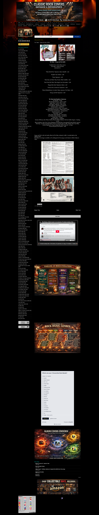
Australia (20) (49, 24)
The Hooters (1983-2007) (22, 276)
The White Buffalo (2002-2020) (23, 294)
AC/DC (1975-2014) (21, 52)
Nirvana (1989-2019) (21, 196)
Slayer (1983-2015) (21, 246)
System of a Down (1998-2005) (23, 257)
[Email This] (37, 204)
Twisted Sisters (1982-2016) (23, 304)
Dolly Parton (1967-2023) (22, 108)
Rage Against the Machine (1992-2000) (25, 220)
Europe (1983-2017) (21, 118)
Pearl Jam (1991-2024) (22, 205)
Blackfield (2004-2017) (22, 71)
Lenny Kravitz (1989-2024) (22, 163)
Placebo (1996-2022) (21, 210)
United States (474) (21, 24)
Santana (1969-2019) (21, 233)
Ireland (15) (54, 24)
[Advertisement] (53, 31)
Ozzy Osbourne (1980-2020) (23, 200)
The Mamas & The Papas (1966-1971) (24, 278)
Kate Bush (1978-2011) (22, 158)
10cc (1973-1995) (21, 49)
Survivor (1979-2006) (21, 256)
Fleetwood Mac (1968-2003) (23, 121)
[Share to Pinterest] (41, 204)
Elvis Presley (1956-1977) (22, 116)
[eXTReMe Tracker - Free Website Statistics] (62, 499)
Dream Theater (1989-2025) (23, 110)
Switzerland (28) (60, 24)
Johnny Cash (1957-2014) (22, 152)
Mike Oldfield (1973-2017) (22, 183)
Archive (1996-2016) (21, 63)
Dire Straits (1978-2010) (22, 105)
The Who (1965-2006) (22, 297)
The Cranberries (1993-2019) (23, 270)
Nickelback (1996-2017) (22, 192)
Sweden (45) (72, 24)
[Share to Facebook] (40, 204)
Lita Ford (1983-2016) (22, 166)
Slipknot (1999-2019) (21, 247)
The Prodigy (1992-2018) (22, 286)
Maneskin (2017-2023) (22, 171)
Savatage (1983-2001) (22, 234)
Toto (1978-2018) (21, 299)
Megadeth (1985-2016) (22, 176)
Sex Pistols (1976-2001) (22, 236)
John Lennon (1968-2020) (22, 150)
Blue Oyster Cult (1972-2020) (23, 75)
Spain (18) (25, 25)
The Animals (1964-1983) (22, 260)
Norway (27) (78, 24)
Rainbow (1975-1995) (21, 221)
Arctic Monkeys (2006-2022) (23, 65)
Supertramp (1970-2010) (22, 254)
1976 (37, 205)
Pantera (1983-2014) (21, 202)
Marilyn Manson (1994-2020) (23, 175)
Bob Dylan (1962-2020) (22, 76)
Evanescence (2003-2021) (22, 119)
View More (57, 216)
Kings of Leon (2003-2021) (22, 160)
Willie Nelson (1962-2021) (22, 313)
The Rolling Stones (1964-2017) (23, 287)
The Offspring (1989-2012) (22, 281)
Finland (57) (67, 24)
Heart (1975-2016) (21, 142)
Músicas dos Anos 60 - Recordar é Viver (42, 463)
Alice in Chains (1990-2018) (23, 57)
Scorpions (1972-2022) (22, 238)
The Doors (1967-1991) (22, 273)
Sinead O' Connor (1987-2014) (23, 243)
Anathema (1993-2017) (22, 60)
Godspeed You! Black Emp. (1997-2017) (24, 126)
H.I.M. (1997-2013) (21, 141)
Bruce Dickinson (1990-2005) (23, 84)
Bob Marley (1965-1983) (22, 78)
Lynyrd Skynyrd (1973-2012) (23, 168)
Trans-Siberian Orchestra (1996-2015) (24, 300)
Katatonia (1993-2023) (22, 157)
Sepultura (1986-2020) (22, 239)
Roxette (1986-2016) (21, 231)
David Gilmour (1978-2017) (22, 97)
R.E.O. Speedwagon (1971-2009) (23, 217)
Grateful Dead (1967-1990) (22, 132)
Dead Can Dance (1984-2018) (23, 98)
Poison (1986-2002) (21, 212)
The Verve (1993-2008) (22, 292)
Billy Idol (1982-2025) (22, 68)
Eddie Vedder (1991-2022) (22, 115)
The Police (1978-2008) (22, 283)
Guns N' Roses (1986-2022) (23, 137)
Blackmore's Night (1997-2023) (23, 73)
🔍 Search (77, 36)
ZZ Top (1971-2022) (21, 318)
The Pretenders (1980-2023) (23, 284)
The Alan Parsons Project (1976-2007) (24, 259)
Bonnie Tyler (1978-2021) (22, 81)
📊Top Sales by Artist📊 (64, 25)
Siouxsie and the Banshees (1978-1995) (25, 244)
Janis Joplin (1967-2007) (22, 149)
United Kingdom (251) (29, 24)
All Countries (40, 25)
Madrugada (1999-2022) (22, 170)
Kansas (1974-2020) (21, 155)
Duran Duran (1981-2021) (22, 111)
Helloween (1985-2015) (22, 144)
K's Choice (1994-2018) (22, 153)
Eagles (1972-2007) (21, 113)
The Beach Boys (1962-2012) (23, 262)
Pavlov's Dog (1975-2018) (22, 204)
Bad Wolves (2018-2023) (22, 67)
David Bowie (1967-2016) (22, 95)
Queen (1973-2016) (21, 213)
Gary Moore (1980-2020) (22, 124)
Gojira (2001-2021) (21, 129)
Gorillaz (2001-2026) (21, 131)
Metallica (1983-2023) (22, 178)
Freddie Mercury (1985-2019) (23, 123)
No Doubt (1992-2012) (22, 197)
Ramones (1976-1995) (21, 225)
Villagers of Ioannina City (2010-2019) (24, 310)
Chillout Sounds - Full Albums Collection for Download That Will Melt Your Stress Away (50, 469)
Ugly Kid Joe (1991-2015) (22, 308)
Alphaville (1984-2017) (22, 58)
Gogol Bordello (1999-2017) (22, 128)
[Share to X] (39, 204)
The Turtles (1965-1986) (22, 291)
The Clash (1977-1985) (22, 268)
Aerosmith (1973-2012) (22, 54)
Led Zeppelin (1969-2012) (22, 162)
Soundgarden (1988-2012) (22, 249)
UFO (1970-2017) (21, 307)
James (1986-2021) (21, 147)
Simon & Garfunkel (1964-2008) (23, 241)
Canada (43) (37, 24)
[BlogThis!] (38, 204)
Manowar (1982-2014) (22, 173)
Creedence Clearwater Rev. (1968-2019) (25, 91)
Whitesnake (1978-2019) (22, 312)
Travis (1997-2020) (21, 302)
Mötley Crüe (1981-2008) (22, 186)
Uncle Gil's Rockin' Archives (40, 466)
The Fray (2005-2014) (22, 274)
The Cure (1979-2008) (22, 271)
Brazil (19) (30, 25)
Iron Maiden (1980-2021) (22, 145)
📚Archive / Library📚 (47, 25)
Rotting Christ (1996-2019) (22, 230)
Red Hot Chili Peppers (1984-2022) (24, 226)
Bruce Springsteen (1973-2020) (23, 86)
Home (19, 22)
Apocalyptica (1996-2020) (22, 62)
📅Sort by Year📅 (56, 25)
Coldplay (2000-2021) (22, 88)
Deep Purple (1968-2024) (22, 100)
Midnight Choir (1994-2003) (23, 181)
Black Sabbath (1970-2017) (22, 70)
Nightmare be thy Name (39, 472)
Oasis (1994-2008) (21, 199)
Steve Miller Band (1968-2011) (23, 251)
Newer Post (37, 210)
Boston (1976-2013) (21, 83)
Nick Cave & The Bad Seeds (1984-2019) (25, 191)
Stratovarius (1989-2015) (22, 252)
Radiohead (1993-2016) (22, 218)
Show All (79, 477)
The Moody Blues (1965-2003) (23, 279)
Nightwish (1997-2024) (22, 194)
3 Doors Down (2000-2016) (23, 50)
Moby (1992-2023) (21, 184)
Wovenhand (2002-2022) (22, 315)
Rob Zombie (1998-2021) (22, 228)
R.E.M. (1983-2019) (21, 215)
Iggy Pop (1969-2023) (22, 139)
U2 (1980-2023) (21, 305)
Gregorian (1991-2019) (22, 136)
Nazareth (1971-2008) (22, 189)
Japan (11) (34, 25)
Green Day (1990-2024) (22, 134)
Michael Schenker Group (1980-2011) (24, 179)
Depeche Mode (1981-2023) (23, 103)
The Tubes (40, 205)
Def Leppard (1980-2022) (22, 102)
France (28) (20, 25)
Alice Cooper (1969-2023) (22, 55)
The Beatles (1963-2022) (22, 264)
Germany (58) (43, 24)
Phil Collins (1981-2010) (22, 207)
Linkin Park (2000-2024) (22, 165)
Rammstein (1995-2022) (22, 223)
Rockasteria (37, 474)
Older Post (78, 210)
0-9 (22, 22)
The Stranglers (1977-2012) (23, 289)
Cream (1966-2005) (21, 89)
